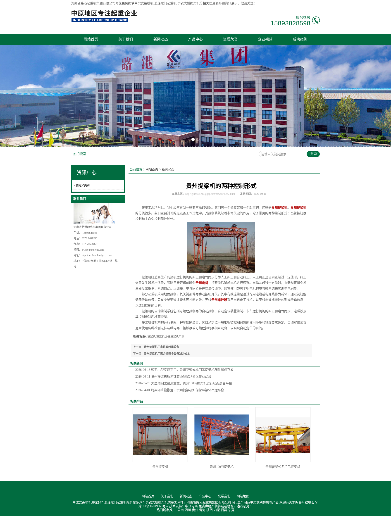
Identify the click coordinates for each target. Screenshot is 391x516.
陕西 (209, 510)
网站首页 (90, 39)
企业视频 (265, 39)
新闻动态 (160, 39)
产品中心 (195, 39)
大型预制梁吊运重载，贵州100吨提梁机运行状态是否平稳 (183, 383)
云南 (180, 510)
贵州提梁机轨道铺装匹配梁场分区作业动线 (173, 376)
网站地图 (243, 496)
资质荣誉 (230, 39)
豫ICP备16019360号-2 (153, 506)
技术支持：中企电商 (183, 506)
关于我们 (125, 39)
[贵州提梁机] (160, 434)
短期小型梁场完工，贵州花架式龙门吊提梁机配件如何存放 (184, 369)
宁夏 (231, 510)
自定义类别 (83, 185)
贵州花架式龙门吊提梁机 (282, 466)
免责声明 (205, 506)
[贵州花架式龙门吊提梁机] (282, 434)
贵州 (195, 510)
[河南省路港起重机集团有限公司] (105, 21)
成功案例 (300, 39)
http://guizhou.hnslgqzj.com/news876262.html (210, 193)
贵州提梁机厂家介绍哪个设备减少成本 (167, 353)
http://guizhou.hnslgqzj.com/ (97, 255)
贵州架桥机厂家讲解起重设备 (161, 347)
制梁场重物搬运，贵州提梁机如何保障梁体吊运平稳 (179, 390)
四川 (188, 510)
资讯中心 (87, 172)
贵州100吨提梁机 (222, 466)
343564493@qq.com (93, 249)
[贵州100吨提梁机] (221, 434)
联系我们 (224, 496)
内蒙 (217, 510)
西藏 (224, 510)
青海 (202, 510)
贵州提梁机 (160, 466)
